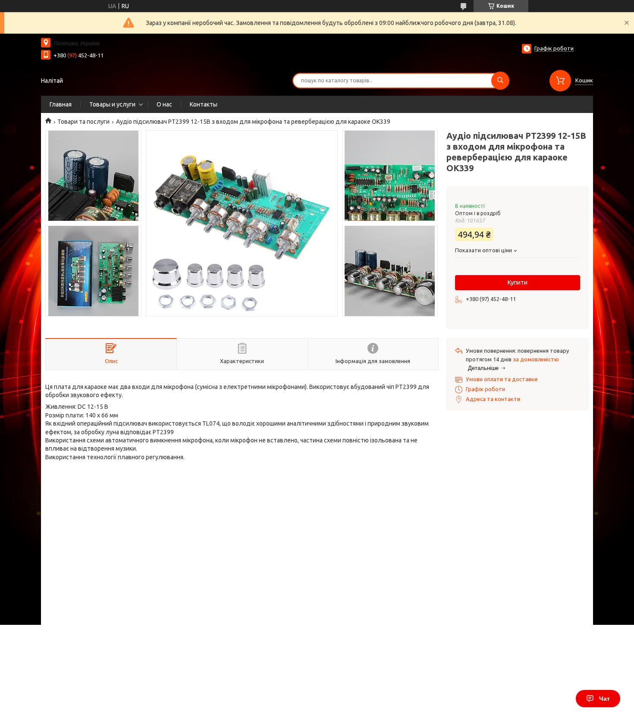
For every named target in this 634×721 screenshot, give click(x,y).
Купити (517, 282)
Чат (604, 698)
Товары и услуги (112, 104)
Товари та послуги (83, 121)
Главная (61, 104)
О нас (164, 104)
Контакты (203, 104)
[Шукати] (500, 81)
